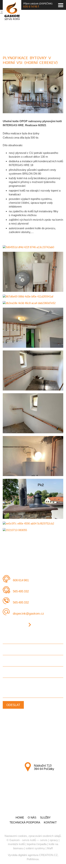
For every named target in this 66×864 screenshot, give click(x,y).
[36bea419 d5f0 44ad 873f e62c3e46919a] (33, 272)
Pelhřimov (33, 859)
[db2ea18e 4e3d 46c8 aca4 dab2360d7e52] (33, 303)
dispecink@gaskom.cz (28, 613)
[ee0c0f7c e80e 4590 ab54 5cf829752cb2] (33, 523)
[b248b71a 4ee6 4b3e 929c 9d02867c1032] (33, 413)
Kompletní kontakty (14, 624)
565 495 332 (21, 591)
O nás (32, 817)
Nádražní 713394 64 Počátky (44, 767)
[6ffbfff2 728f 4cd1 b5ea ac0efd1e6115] (33, 499)
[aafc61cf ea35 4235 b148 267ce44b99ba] (33, 456)
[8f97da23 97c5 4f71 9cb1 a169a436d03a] (33, 112)
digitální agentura (28, 855)
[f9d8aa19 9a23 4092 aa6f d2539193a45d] (33, 370)
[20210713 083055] (33, 530)
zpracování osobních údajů (44, 835)
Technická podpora (25, 822)
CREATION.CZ (48, 855)
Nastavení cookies (16, 835)
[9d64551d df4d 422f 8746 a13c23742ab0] (33, 247)
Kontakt (50, 822)
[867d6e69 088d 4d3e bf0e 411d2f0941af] (33, 296)
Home (20, 817)
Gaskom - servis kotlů (22, 840)
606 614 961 (31, 6)
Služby (45, 817)
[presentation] (2, 12)
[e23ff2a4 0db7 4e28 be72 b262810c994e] (33, 328)
